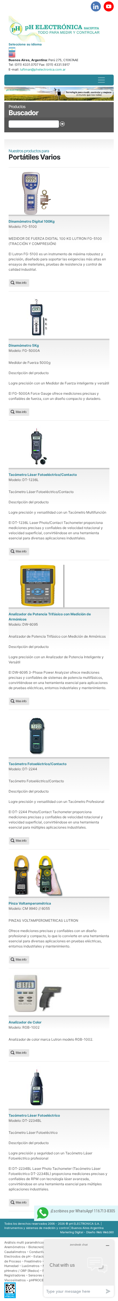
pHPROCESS (38, 1280)
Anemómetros (14, 1247)
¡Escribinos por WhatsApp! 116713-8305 (83, 1211)
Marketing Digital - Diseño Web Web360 (87, 1232)
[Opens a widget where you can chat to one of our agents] (79, 1268)
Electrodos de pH (17, 1256)
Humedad (11, 1266)
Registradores (14, 1275)
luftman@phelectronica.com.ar (42, 69)
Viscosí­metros (15, 1280)
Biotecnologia (38, 1247)
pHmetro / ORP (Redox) (21, 1271)
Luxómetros (31, 1266)
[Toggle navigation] (101, 80)
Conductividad (40, 1252)
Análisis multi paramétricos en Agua (30, 1242)
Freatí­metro (33, 1261)
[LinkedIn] (96, 6)
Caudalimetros (15, 1252)
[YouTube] (109, 6)
